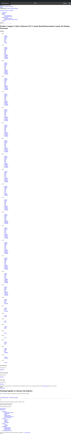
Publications (4, 411)
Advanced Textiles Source (9, 416)
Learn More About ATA (4, 397)
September (6, 55)
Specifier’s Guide (5, 17)
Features (3, 13)
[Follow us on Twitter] (4, 433)
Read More (2, 369)
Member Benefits (7, 427)
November (6, 57)
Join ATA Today (7, 429)
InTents (5, 414)
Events (3, 14)
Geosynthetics (6, 413)
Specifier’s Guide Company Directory (11, 19)
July (5, 41)
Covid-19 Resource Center (7, 430)
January (5, 35)
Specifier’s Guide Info (8, 18)
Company (4, 418)
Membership (4, 426)
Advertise (4, 20)
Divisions (6, 421)
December (6, 58)
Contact (5, 424)
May (5, 39)
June (5, 40)
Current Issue (2, 6)
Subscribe (7, 6)
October (5, 56)
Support (3, 423)
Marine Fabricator (7, 415)
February (6, 36)
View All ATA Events (8, 16)
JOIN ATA (65, 3)
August (5, 42)
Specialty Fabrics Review (8, 412)
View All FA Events (7, 15)
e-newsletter (11, 6)
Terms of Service (45, 385)
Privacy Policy (2, 388)
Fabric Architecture (7, 417)
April (5, 38)
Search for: (2, 22)
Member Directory (7, 428)
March (5, 37)
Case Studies (4, 12)
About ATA (6, 419)
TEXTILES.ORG (6, 3)
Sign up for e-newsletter (13, 397)
